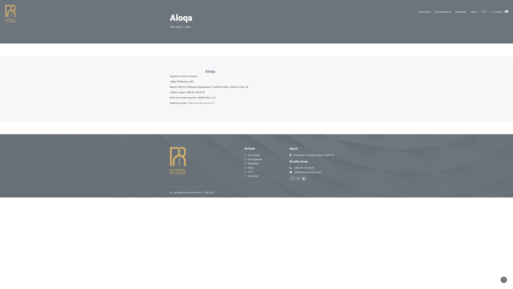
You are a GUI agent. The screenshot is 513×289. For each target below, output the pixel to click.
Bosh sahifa (424, 11)
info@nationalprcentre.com (200, 103)
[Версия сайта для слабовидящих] (510, 9)
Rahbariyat (460, 11)
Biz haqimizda (442, 11)
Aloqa (473, 11)
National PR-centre (193, 192)
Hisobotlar (253, 175)
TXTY (483, 11)
